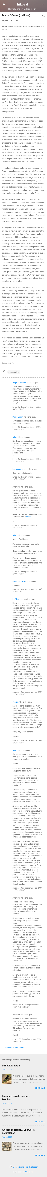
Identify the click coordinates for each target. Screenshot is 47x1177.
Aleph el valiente (19, 382)
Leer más (40, 1088)
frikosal (22, 4)
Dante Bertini (18, 417)
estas (28, 517)
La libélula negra (11, 1065)
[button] (43, 16)
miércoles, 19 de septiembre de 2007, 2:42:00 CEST (26, 1006)
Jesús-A (16, 702)
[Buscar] (43, 5)
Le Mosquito (18, 599)
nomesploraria (19, 581)
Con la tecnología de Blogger (25, 1167)
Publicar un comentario (15, 1048)
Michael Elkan (29, 1172)
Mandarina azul (19, 469)
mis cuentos (13, 372)
